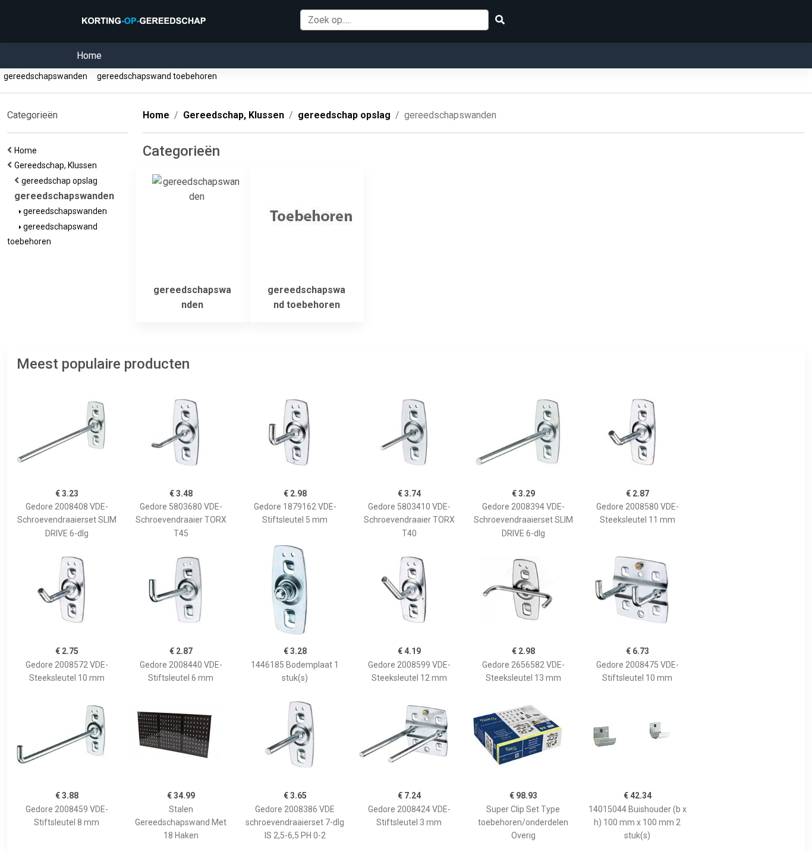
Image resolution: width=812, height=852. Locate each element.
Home (89, 55)
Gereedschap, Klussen (57, 165)
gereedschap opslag (61, 181)
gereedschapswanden (45, 76)
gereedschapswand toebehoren (157, 76)
